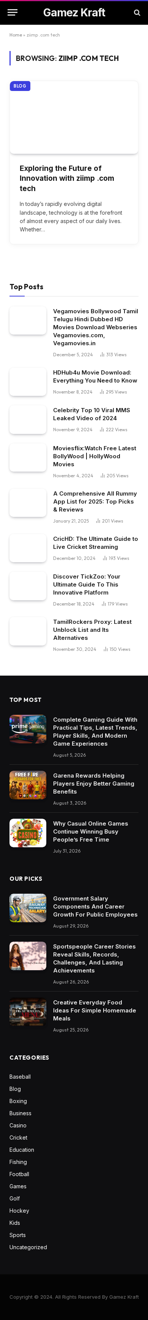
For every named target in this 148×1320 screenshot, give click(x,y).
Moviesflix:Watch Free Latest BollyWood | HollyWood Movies (94, 456)
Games (18, 1186)
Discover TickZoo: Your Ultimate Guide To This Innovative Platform (86, 584)
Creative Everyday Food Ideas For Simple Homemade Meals (94, 1010)
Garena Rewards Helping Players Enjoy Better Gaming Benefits (93, 783)
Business (20, 1113)
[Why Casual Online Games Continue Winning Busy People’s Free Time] (27, 833)
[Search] (136, 12)
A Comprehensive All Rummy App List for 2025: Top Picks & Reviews (95, 501)
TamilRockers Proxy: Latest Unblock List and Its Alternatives (92, 629)
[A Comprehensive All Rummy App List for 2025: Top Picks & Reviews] (27, 503)
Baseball (20, 1076)
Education (21, 1149)
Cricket (18, 1137)
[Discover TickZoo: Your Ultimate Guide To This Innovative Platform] (27, 586)
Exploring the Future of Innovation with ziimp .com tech (67, 178)
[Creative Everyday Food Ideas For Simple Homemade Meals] (27, 1012)
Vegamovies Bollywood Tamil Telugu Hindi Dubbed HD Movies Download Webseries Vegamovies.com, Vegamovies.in (95, 327)
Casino (18, 1125)
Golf (14, 1198)
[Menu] (12, 12)
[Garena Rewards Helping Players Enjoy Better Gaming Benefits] (27, 785)
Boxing (18, 1101)
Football (19, 1174)
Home (15, 35)
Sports (17, 1235)
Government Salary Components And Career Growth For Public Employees (95, 906)
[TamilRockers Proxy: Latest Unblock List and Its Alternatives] (27, 631)
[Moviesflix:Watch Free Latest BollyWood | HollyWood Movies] (27, 457)
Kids (14, 1223)
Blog (20, 86)
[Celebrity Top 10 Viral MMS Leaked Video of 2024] (27, 419)
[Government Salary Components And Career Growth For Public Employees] (27, 908)
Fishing (18, 1162)
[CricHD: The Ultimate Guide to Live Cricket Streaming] (27, 548)
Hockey (19, 1210)
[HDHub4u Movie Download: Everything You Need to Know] (27, 382)
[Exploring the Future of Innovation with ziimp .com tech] (74, 117)
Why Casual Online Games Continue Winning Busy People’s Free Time (90, 831)
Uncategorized (28, 1247)
